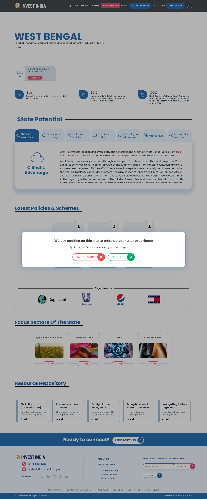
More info (133, 247)
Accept (118, 257)
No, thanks (85, 257)
